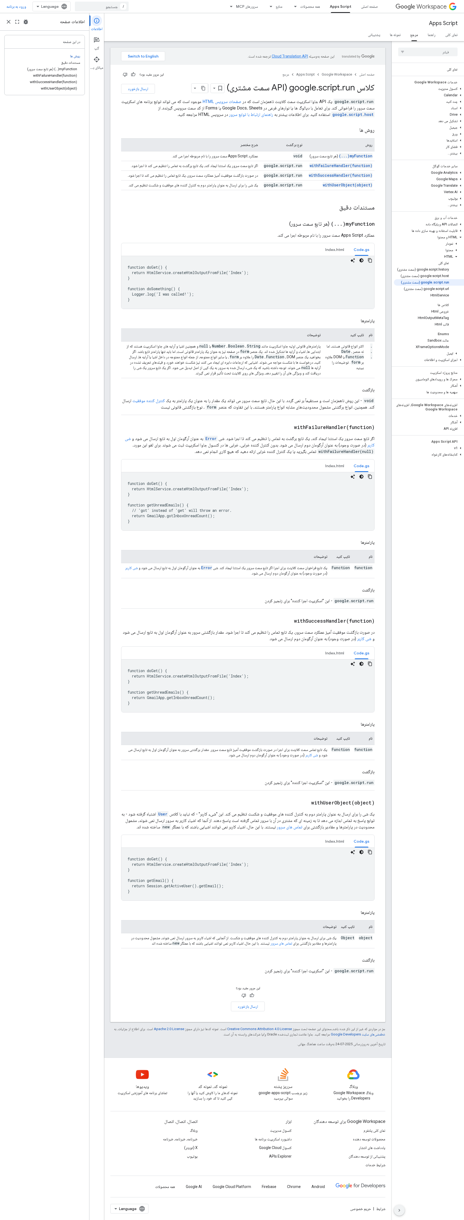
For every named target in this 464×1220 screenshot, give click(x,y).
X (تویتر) (191, 1147)
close (8, 22)
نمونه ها (395, 34)
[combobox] (102, 6)
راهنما (432, 34)
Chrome (294, 1186)
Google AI (194, 1186)
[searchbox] (428, 52)
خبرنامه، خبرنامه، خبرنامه (180, 1139)
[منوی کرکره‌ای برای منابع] (269, 6)
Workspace (431, 6)
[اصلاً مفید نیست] (125, 74)
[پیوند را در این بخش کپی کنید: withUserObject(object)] (305, 803)
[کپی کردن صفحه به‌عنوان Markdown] (203, 88)
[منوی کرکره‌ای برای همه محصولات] (293, 6)
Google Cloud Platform (232, 1186)
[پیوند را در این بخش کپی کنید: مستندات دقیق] (332, 208)
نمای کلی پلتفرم (374, 1130)
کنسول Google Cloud (275, 1147)
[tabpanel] (247, 282)
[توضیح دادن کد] (353, 260)
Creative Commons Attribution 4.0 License (259, 1029)
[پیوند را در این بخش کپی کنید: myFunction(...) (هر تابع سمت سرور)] (283, 224)
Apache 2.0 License (169, 1029)
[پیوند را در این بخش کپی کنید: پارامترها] (355, 321)
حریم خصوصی (360, 1209)
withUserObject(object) (347, 184)
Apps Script (340, 6)
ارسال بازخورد (138, 88)
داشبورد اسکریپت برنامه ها (273, 1139)
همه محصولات (310, 6)
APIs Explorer (280, 1156)
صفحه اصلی (369, 6)
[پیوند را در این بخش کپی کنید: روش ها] (354, 130)
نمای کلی (451, 34)
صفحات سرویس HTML (221, 101)
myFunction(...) (355, 155)
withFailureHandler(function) (341, 165)
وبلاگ (194, 1130)
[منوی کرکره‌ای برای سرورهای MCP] (229, 6)
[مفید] (133, 74)
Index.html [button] (334, 249)
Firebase (269, 1186)
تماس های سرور (289, 826)
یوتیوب (192, 1156)
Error (210, 438)
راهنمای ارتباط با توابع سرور (251, 114)
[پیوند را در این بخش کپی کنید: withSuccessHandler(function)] (288, 621)
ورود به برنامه (16, 6)
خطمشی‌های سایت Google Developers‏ (358, 1034)
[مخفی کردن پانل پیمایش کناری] (399, 1210)
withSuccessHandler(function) (340, 175)
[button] (429, 89)
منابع (279, 6)
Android (318, 1186)
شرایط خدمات (375, 1165)
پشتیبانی (374, 34)
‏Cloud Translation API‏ (290, 56)
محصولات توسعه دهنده (369, 1139)
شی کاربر (131, 568)
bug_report (26, 22)
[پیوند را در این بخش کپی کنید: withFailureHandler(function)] (288, 427)
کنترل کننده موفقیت (148, 400)
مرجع (414, 34)
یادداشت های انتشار (372, 1147)
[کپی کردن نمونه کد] (370, 260)
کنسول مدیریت (281, 1130)
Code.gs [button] (361, 249)
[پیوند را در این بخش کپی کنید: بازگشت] (356, 390)
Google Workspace (337, 74)
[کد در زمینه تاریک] (361, 260)
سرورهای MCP (247, 6)
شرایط (380, 1209)
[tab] (361, 249)
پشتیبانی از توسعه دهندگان (367, 1156)
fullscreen (17, 22)
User (162, 814)
